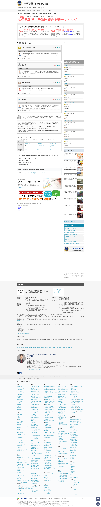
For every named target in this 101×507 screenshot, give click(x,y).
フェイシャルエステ (62, 449)
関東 (67, 473)
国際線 (37, 481)
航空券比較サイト (35, 476)
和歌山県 (44, 173)
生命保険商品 (73, 439)
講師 (66, 93)
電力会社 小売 (34, 466)
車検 (32, 440)
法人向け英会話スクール (49, 467)
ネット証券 (19, 414)
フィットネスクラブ (48, 473)
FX (17, 430)
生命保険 (19, 402)
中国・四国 (27, 488)
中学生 (50, 432)
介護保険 (72, 452)
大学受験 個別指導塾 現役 (49, 389)
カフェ (32, 443)
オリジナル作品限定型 (37, 453)
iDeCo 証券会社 (20, 422)
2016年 (50, 347)
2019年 (38, 347)
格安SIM (73, 388)
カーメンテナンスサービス (37, 442)
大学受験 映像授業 (48, 396)
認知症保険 (72, 449)
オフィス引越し (34, 460)
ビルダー (20, 485)
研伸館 (24, 65)
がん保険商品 (73, 444)
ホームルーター (73, 394)
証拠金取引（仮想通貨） (23, 449)
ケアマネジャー (53, 455)
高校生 (46, 432)
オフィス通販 (34, 461)
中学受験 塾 (46, 414)
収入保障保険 (74, 442)
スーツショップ (47, 490)
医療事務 (49, 450)
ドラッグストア (47, 487)
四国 (72, 402)
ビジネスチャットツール (63, 433)
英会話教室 (46, 445)
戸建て (25, 457)
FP (45, 450)
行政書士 (47, 455)
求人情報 (64, 498)
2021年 (30, 347)
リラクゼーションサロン (49, 477)
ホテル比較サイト (35, 478)
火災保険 (19, 397)
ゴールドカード (21, 440)
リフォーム (19, 473)
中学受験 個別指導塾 (48, 417)
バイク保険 (19, 391)
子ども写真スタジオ (35, 447)
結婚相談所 (60, 461)
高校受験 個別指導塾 (48, 406)
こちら (66, 27)
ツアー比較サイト (35, 483)
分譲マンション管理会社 (22, 462)
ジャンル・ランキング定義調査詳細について (58, 291)
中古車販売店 (34, 427)
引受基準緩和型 (74, 437)
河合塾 (23, 99)
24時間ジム (46, 475)
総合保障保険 (73, 454)
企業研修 (60, 436)
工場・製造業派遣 (62, 407)
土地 (28, 457)
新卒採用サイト (61, 416)
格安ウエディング (62, 460)
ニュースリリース (36, 498)
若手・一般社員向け (63, 441)
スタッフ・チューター (41, 146)
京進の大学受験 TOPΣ (29, 47)
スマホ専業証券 (20, 421)
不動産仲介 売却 (20, 455)
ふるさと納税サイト (35, 407)
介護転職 (60, 401)
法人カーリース (61, 429)
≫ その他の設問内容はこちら (23, 333)
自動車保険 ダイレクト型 (75, 419)
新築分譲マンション (21, 478)
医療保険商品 (73, 434)
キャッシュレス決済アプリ (22, 444)
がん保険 (19, 406)
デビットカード (20, 442)
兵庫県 (50, 149)
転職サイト (60, 392)
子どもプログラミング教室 (49, 468)
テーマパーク (61, 481)
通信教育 (46, 430)
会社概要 (30, 498)
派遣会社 (60, 406)
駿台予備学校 (26, 82)
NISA (18, 416)
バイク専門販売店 (36, 435)
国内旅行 (34, 475)
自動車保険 (19, 386)
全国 (66, 478)
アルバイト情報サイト (63, 391)
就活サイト (60, 388)
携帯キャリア (74, 391)
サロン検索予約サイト (63, 453)
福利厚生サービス (35, 465)
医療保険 (19, 404)
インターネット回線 (74, 406)
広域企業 (73, 404)
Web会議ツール (61, 434)
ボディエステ (61, 451)
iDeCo (71, 469)
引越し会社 (33, 415)
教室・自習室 (51, 145)
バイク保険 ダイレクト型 (75, 422)
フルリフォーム (21, 475)
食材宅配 (33, 396)
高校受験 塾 (46, 397)
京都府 (26, 149)
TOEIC (46, 454)
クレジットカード (21, 435)
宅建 (46, 452)
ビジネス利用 (35, 490)
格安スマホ (73, 389)
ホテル (32, 488)
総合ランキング (27, 141)
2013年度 (70, 347)
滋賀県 (25, 173)
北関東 (23, 487)
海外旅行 (39, 475)
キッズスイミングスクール (49, 478)
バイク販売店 (34, 434)
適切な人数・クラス (52, 143)
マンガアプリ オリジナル (36, 456)
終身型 (72, 435)
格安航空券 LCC (34, 480)
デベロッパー (21, 493)
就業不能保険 (73, 447)
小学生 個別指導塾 (48, 427)
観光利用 (34, 491)
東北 (20, 487)
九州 (28, 464)
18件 (59, 47)
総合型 (33, 452)
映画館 (59, 471)
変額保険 (72, 457)
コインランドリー (35, 394)
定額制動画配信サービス (36, 445)
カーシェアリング (35, 417)
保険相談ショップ (21, 409)
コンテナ (34, 412)
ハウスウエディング (62, 458)
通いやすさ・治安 (28, 146)
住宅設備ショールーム (21, 472)
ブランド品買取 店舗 (35, 458)
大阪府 (38, 149)
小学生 (54, 432)
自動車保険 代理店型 (74, 421)
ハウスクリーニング (35, 392)
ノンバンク (24, 434)
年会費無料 (20, 437)
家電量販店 (46, 485)
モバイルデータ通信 (74, 396)
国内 (33, 486)
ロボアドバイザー (21, 450)
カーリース (33, 422)
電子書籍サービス (35, 448)
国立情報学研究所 (68, 31)
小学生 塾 (46, 424)
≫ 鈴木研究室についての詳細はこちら (35, 369)
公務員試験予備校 (48, 465)
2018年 (42, 347)
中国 (82, 401)
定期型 (76, 435)
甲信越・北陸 (51, 401)
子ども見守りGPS (35, 468)
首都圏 (19, 207)
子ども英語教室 (47, 442)
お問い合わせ (50, 498)
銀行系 (19, 434)
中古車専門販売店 (36, 429)
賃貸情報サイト (20, 469)
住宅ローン (19, 429)
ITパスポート (51, 457)
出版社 (33, 455)
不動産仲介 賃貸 (20, 467)
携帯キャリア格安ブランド (77, 392)
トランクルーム (34, 409)
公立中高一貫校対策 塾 (49, 420)
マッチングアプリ (62, 466)
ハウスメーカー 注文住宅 (22, 482)
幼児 (46, 444)
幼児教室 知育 (47, 437)
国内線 (33, 481)
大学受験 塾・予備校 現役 (49, 386)
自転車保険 (19, 396)
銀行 (19, 419)
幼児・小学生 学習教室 (49, 435)
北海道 (46, 399)
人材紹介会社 (61, 420)
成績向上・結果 (27, 143)
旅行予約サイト (34, 473)
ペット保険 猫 (73, 432)
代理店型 (20, 389)
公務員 (46, 457)
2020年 (34, 347)
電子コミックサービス (36, 450)
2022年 (26, 347)
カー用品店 (46, 492)
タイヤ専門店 (47, 493)
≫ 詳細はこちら (20, 320)
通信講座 (46, 449)
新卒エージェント (62, 418)
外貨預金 (19, 427)
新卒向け (61, 443)
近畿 (19, 210)
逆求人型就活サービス (63, 389)
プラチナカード (75, 485)
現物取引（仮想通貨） (22, 447)
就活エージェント (62, 386)
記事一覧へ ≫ (80, 150)
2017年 (46, 347)
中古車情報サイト (35, 425)
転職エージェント (62, 397)
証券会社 (20, 417)
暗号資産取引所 (20, 445)
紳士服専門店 (47, 489)
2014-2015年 (59, 347)
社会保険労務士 (52, 454)
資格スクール (47, 458)
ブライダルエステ (62, 448)
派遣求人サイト (61, 409)
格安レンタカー (34, 420)
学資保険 (19, 407)
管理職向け (61, 439)
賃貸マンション (20, 470)
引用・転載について (57, 498)
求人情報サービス (62, 411)
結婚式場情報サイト (62, 464)
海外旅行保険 (20, 399)
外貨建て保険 (73, 450)
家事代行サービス (35, 391)
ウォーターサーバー (35, 386)
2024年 (18, 347)
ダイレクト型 (21, 388)
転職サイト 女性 (61, 394)
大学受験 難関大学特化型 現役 (50, 392)
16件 (59, 99)
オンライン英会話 (48, 447)
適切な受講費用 (39, 143)
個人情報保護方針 (43, 498)
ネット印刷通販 (61, 431)
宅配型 (33, 414)
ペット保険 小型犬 (74, 430)
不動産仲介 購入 (20, 459)
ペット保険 (19, 401)
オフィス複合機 (34, 463)
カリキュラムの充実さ (41, 145)
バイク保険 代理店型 (74, 424)
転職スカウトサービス (63, 396)
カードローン (20, 432)
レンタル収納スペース (37, 411)
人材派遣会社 (61, 423)
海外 (36, 486)
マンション (20, 457)
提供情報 (50, 146)
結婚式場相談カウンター (63, 463)
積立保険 (72, 458)
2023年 (22, 347)
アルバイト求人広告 (62, 424)
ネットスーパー (34, 402)
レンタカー (33, 419)
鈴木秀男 (70, 34)
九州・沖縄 (47, 404)
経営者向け (61, 438)
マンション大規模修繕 (21, 465)
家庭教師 (46, 434)
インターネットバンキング (22, 426)
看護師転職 (60, 399)
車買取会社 (33, 424)
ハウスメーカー (21, 491)
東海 (19, 208)
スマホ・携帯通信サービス (76, 386)
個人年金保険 (73, 455)
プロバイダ (72, 397)
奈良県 (39, 173)
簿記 (49, 452)
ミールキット (34, 399)
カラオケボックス (62, 480)
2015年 (54, 347)
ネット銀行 (19, 424)
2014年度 (65, 347)
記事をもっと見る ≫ (69, 221)
